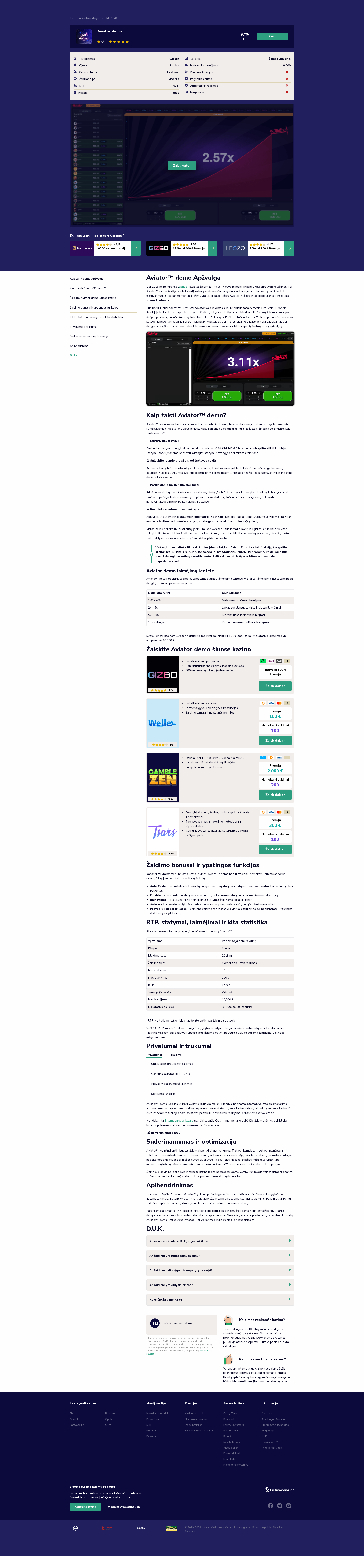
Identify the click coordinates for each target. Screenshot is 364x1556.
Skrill (149, 1425)
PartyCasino (77, 1425)
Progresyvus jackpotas (275, 1425)
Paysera (151, 1436)
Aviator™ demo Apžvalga (86, 279)
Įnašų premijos (193, 1425)
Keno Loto (229, 1459)
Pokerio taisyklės (272, 1447)
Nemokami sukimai (196, 1419)
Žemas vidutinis (280, 59)
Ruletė (227, 1436)
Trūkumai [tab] (176, 1055)
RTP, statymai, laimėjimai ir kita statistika (96, 317)
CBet (108, 1425)
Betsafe (110, 1413)
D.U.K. (74, 355)
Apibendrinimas (80, 346)
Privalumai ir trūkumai (83, 327)
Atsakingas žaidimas (274, 1419)
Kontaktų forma (85, 1507)
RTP (264, 1436)
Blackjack (229, 1419)
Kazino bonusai (194, 1413)
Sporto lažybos (232, 1442)
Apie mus (267, 1413)
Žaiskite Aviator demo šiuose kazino (93, 298)
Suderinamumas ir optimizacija (89, 336)
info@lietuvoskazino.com (123, 1507)
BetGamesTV (270, 1442)
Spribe (183, 287)
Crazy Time (230, 1413)
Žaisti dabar (182, 165)
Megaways (268, 1430)
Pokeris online (231, 1430)
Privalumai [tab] (154, 1055)
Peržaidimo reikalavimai (199, 1430)
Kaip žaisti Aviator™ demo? (88, 288)
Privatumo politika (262, 1527)
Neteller (151, 1430)
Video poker (230, 1447)
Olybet (74, 1419)
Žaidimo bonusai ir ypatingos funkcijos (94, 307)
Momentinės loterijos (235, 1465)
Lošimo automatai (234, 1425)
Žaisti (272, 36)
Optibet (109, 1419)
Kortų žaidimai (231, 1453)
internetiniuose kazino (179, 1121)
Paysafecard (153, 1419)
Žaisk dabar (275, 686)
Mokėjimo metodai (157, 1413)
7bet (72, 1413)
